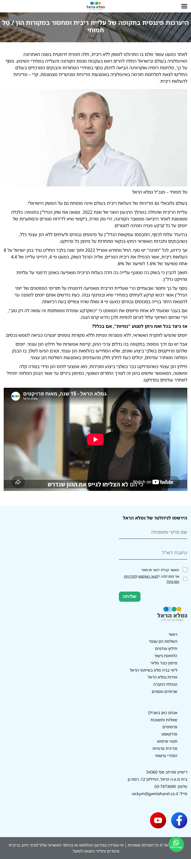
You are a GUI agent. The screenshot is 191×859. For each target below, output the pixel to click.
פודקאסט (169, 734)
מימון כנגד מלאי (163, 663)
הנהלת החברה (165, 684)
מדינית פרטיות (164, 748)
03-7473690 (165, 786)
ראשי (173, 634)
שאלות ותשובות (163, 720)
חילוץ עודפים (166, 648)
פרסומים (169, 727)
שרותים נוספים (164, 691)
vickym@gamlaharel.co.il (155, 793)
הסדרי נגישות (166, 755)
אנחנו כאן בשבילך (162, 712)
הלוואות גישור (165, 655)
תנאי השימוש (148, 576)
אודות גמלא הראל (162, 677)
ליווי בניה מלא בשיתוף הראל (153, 670)
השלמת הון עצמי (163, 641)
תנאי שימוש (167, 741)
